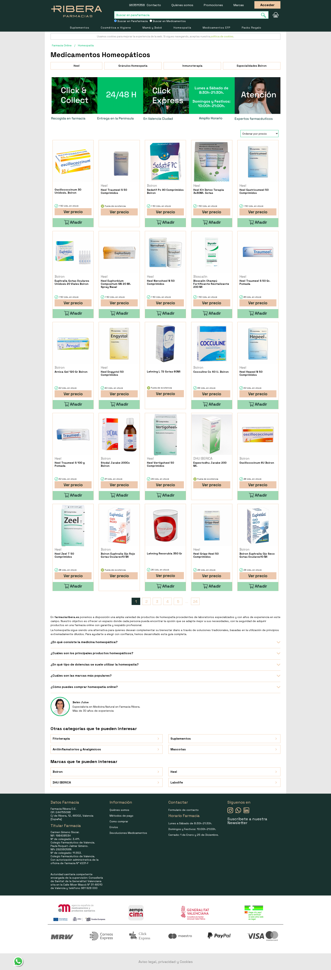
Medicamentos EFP (216, 27)
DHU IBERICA (62, 782)
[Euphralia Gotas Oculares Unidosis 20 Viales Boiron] (73, 252)
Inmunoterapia (192, 65)
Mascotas (178, 749)
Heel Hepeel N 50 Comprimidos (250, 373)
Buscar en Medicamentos (169, 21)
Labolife (176, 782)
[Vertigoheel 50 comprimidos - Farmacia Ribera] (165, 434)
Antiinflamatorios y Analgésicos (77, 749)
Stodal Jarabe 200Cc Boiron (115, 464)
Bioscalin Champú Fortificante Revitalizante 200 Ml (211, 283)
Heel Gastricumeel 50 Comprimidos (254, 191)
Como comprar (119, 821)
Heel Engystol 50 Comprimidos (112, 373)
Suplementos (79, 27)
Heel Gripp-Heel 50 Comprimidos (206, 555)
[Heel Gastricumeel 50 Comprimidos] (258, 161)
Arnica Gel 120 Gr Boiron (71, 371)
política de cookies (222, 36)
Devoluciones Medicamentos (128, 833)
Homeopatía (182, 27)
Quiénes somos (182, 5)
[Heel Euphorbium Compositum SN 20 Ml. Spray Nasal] (119, 252)
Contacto (154, 5)
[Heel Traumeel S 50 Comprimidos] (119, 161)
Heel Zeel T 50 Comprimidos (64, 555)
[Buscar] (265, 15)
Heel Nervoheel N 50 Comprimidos (161, 282)
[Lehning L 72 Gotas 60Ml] (165, 343)
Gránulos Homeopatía (132, 65)
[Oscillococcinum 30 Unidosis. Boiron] (73, 161)
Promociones (213, 5)
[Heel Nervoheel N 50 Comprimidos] (165, 252)
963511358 (137, 5)
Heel (76, 65)
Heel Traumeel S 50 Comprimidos (114, 191)
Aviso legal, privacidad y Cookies (165, 961)
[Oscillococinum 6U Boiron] (258, 434)
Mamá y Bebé (152, 27)
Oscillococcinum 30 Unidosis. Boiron (68, 191)
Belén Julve (81, 702)
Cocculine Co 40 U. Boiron (211, 371)
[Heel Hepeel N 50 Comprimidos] (258, 343)
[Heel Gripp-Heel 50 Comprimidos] (211, 525)
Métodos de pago (121, 815)
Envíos (114, 827)
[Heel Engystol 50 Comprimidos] (119, 343)
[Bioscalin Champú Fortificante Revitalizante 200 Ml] (211, 252)
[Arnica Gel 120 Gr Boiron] (73, 343)
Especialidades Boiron (252, 65)
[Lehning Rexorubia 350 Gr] (165, 525)
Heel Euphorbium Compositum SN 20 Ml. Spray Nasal (116, 283)
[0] (275, 15)
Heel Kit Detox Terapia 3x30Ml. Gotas (208, 191)
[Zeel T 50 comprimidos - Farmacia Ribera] (73, 525)
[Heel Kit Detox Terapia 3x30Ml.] (211, 161)
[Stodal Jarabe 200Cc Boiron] (119, 434)
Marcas (239, 5)
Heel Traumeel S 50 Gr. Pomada (254, 282)
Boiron (58, 772)
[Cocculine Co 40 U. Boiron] (211, 343)
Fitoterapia (61, 739)
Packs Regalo (251, 27)
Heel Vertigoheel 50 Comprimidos (160, 464)
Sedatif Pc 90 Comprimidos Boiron (165, 191)
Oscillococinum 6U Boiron (256, 462)
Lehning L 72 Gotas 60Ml (163, 371)
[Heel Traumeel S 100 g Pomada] (73, 434)
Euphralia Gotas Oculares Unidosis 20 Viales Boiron (72, 282)
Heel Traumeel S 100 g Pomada (70, 464)
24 (195, 601)
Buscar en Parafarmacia (132, 21)
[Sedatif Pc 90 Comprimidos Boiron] (165, 161)
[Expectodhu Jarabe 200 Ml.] (211, 434)
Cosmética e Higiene (116, 27)
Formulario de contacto (183, 810)
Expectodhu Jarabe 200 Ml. (209, 464)
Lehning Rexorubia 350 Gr (164, 553)
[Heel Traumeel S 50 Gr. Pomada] (258, 252)
